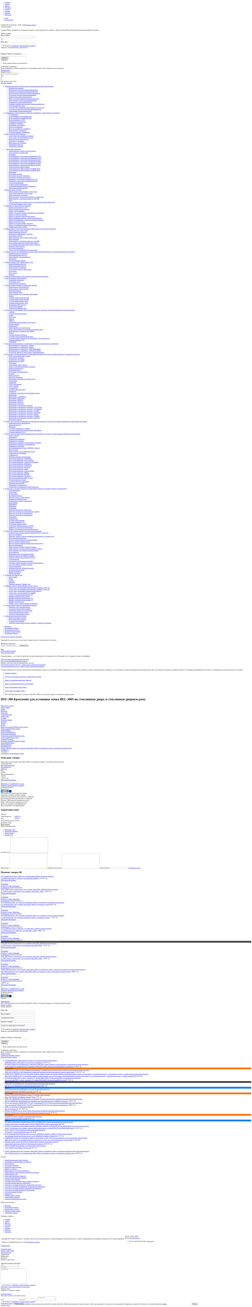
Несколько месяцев (11, 831)
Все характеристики (7, 765)
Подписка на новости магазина (11, 637)
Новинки (8, 626)
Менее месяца (9, 833)
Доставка (8, 8)
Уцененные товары (11, 633)
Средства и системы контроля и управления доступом (23, 1185)
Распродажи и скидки (12, 630)
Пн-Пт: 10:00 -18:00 (7, 1251)
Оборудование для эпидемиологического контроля (22, 1172)
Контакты (8, 15)
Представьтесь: (105, 868)
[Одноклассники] (5, 791)
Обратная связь (6, 1249)
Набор (3, 730)
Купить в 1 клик (18, 784)
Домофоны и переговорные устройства (18, 1162)
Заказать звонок (31, 25)
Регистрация (9, 20)
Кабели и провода (11, 1169)
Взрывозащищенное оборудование (16, 1160)
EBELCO (4, 769)
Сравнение (15, 886)
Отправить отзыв (134, 868)
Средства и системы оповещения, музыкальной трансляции (25, 1186)
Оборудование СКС (11, 1174)
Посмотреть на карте (33, 1242)
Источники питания (11, 1165)
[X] (10, 791)
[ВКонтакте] (2, 791)
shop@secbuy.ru (134, 1238)
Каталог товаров (6, 83)
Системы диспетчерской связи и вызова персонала (22, 1181)
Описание (4, 734)
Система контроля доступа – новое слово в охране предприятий (22, 666)
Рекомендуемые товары (13, 631)
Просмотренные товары (9, 1057)
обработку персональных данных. (23, 46)
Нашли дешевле (18, 785)
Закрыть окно (5, 70)
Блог (2, 649)
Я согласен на (19, 46)
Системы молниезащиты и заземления (18, 1183)
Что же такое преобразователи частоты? (14, 661)
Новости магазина (9, 643)
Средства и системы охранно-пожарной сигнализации (23, 1188)
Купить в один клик (23, 1287)
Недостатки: (5, 868)
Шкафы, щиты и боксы (12, 1195)
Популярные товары (11, 628)
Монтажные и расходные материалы (17, 1171)
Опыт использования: (8, 826)
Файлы (3, 745)
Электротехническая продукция (15, 1199)
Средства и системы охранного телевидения (20, 1190)
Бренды (7, 6)
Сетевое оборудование (12, 1179)
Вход (6, 18)
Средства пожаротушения (13, 1192)
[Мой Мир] (7, 791)
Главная (7, 2)
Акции (7, 4)
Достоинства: (5, 852)
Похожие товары (6, 741)
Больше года (9, 835)
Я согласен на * (19, 1285)
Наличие (4, 743)
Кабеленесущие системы (13, 1167)
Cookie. (164, 1304)
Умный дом (9, 1194)
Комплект (4, 732)
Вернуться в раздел (7, 727)
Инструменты (9, 1163)
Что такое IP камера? (8, 653)
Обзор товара (5, 729)
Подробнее (4, 884)
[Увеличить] (36, 748)
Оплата (7, 9)
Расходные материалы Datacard (15, 1176)
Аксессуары (5, 737)
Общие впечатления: (55, 868)
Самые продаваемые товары (10, 1055)
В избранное (5, 888)
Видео (3, 746)
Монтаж (7, 13)
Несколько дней (10, 829)
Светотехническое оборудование (16, 1178)
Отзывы (7, 11)
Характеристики (6, 736)
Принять (194, 1304)
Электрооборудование (12, 1197)
